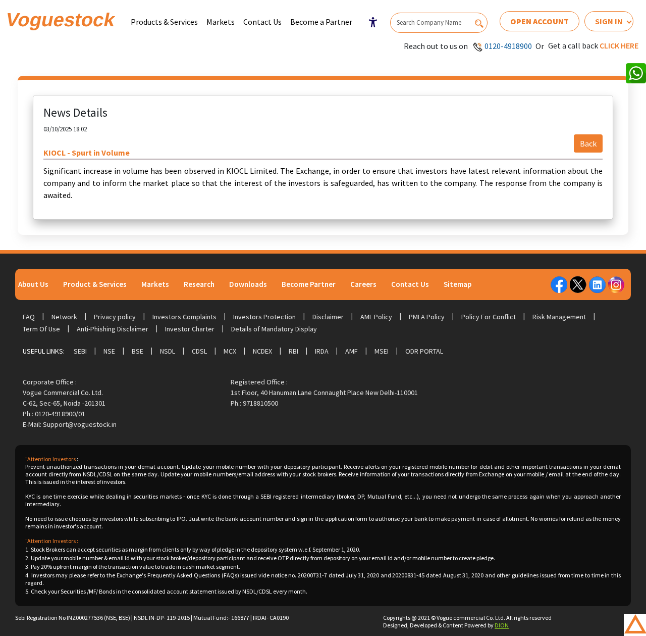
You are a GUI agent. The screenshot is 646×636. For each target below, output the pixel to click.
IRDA (322, 351)
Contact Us (262, 22)
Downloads (248, 284)
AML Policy (376, 316)
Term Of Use (41, 328)
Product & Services (95, 284)
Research (199, 284)
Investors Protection (264, 316)
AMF (351, 351)
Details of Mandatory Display (274, 328)
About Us (33, 284)
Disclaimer (328, 316)
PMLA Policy (427, 316)
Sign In (609, 21)
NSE (109, 351)
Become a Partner (321, 22)
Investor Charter (189, 328)
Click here (619, 45)
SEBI (80, 351)
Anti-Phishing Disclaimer (112, 328)
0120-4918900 (508, 46)
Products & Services (164, 22)
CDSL (199, 351)
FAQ (29, 316)
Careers (363, 284)
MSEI (381, 351)
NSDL (167, 351)
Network (64, 316)
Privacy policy (115, 316)
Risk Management (559, 316)
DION (502, 625)
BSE (137, 351)
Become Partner (309, 284)
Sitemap (457, 284)
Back (588, 143)
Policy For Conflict (488, 316)
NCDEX (262, 351)
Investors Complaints (184, 316)
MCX (230, 351)
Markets (220, 22)
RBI (293, 351)
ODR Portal (424, 351)
